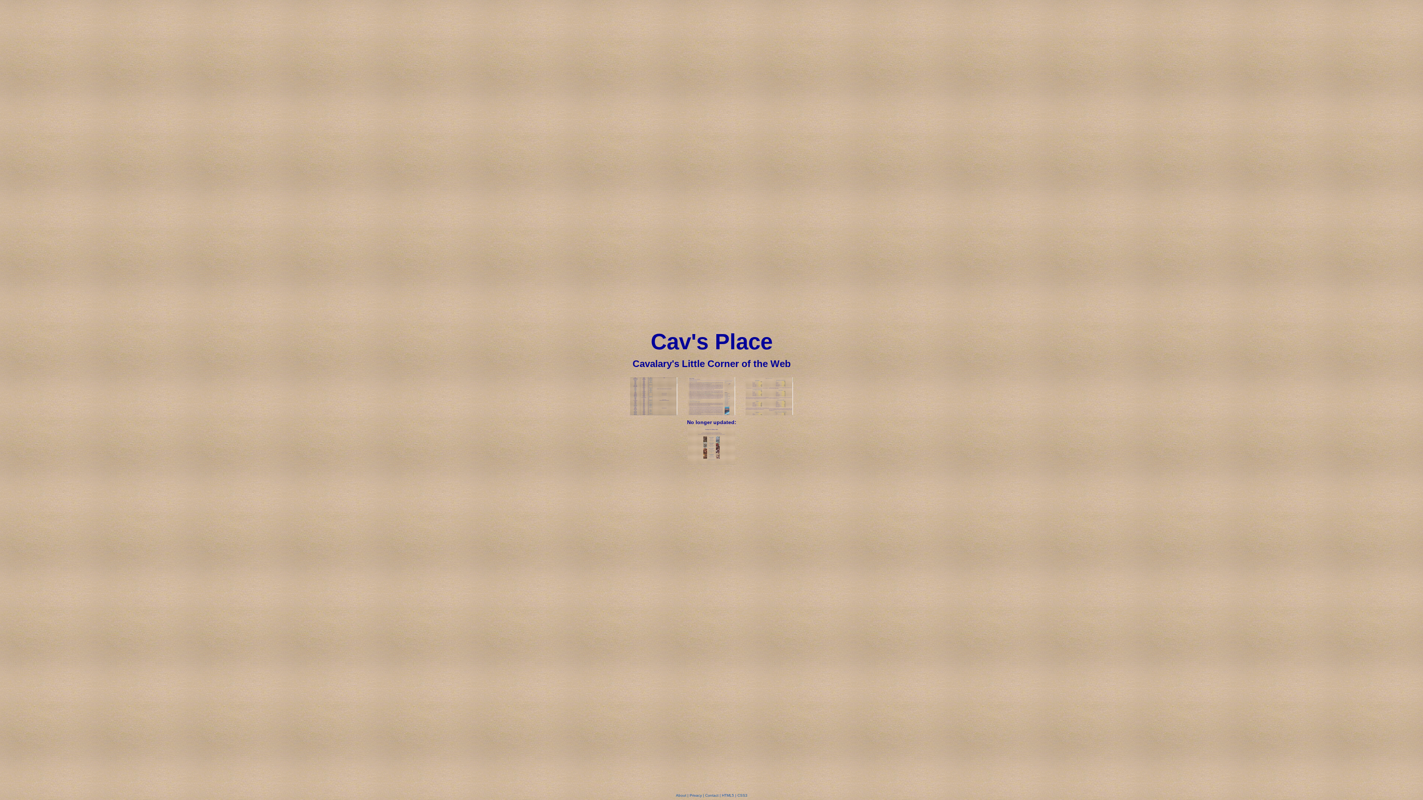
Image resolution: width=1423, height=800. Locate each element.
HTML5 (728, 795)
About (681, 795)
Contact (712, 795)
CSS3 (742, 795)
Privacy (696, 795)
